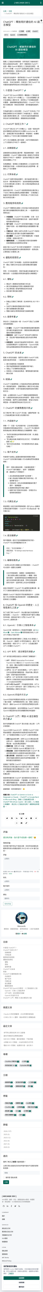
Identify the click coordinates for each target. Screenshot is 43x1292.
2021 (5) (7, 1144)
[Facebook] (11, 1206)
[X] (15, 1206)
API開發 (27, 1111)
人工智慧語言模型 (22, 35)
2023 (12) (7, 1138)
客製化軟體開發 (10, 1115)
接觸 (25, 934)
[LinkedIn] (7, 1206)
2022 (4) (7, 1141)
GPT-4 (6, 35)
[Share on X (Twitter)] (7, 818)
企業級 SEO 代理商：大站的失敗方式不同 (18, 1042)
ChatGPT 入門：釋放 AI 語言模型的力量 (17, 998)
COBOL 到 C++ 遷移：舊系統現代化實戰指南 (19, 1017)
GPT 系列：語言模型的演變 (14, 993)
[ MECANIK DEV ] (22, 2)
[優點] (13, 279)
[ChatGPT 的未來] (23, 353)
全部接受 (21, 1278)
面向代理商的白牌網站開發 (13, 1036)
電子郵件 (6, 886)
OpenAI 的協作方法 (12, 995)
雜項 (30, 1086)
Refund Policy (6, 1261)
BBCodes (11, 871)
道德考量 (8, 967)
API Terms (5, 1257)
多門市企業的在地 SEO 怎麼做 (14, 1033)
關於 (19, 934)
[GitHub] (3, 1206)
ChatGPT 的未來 (9, 969)
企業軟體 (20, 1107)
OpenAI (12, 35)
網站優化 (8, 1111)
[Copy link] (26, 823)
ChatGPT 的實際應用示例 (12, 974)
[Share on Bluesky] (22, 818)
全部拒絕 (21, 1282)
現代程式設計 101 (10, 1065)
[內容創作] (17, 421)
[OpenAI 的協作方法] (27, 695)
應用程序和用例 (8, 957)
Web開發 (29, 1103)
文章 (10, 11)
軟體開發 (19, 1103)
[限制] (13, 297)
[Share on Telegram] (36, 818)
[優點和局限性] (20, 258)
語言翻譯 (8, 983)
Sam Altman (15, 632)
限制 (6, 964)
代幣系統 (8, 955)
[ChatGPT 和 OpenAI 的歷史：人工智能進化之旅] (17, 608)
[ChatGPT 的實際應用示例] (31, 408)
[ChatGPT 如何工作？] (27, 124)
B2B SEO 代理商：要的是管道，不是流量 (18, 1039)
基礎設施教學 (20, 1086)
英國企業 (8, 1103)
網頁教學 (8, 1082)
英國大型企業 (32, 1107)
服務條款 (5, 1254)
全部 (22, 1115)
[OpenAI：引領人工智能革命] (35, 625)
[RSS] (19, 1206)
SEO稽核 (5, 1238)
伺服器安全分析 (7, 1235)
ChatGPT (35, 31)
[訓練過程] (17, 148)
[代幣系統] (17, 174)
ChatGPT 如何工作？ (10, 950)
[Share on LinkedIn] (17, 818)
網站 (4, 894)
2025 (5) (7, 1134)
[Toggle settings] (40, 2)
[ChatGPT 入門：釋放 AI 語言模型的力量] (11, 719)
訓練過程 (8, 952)
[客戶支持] (17, 452)
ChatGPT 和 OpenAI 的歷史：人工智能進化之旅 (20, 988)
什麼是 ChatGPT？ (10, 948)
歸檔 (5, 1124)
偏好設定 (21, 1287)
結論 (4, 971)
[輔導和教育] (19, 560)
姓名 (4, 877)
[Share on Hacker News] (31, 818)
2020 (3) (7, 1147)
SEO (18, 1111)
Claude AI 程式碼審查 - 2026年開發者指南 (19, 1014)
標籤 (5, 1095)
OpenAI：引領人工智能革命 (15, 991)
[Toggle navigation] (3, 2)
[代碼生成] (17, 502)
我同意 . (12, 1177)
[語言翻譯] (17, 536)
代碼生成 (8, 981)
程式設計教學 (20, 1082)
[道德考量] (17, 317)
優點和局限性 (8, 960)
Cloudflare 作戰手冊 (11, 1061)
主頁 (4, 11)
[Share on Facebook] (12, 818)
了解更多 (11, 1273)
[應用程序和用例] (22, 203)
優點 (6, 962)
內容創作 (8, 976)
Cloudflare (9, 1107)
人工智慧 (21, 31)
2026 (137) (7, 1131)
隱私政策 (14, 1177)
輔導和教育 (9, 986)
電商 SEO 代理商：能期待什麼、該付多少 (18, 1045)
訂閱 (6, 1182)
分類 (5, 1075)
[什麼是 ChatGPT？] (25, 90)
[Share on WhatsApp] (17, 823)
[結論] (11, 379)
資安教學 (8, 1086)
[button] (41, 20)
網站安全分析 (6, 1228)
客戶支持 (8, 979)
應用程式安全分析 (7, 1232)
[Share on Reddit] (26, 818)
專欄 (5, 1054)
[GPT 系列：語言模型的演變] (34, 652)
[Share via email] (22, 823)
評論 (4, 855)
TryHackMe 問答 (25, 1065)
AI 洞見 (28, 31)
